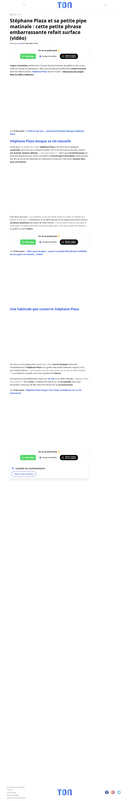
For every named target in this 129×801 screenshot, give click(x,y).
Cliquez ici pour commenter (23, 474)
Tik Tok (51, 378)
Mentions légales (13, 795)
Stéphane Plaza (39, 71)
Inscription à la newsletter (16, 787)
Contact (9, 790)
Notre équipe (11, 792)
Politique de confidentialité (16, 798)
